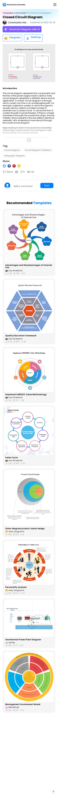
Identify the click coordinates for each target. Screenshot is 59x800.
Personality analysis (16, 587)
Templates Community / (15, 13)
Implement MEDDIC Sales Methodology (26, 394)
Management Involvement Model (22, 704)
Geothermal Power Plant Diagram (23, 639)
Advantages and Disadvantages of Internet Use (28, 266)
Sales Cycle (11, 457)
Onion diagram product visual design (25, 528)
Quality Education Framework (20, 336)
